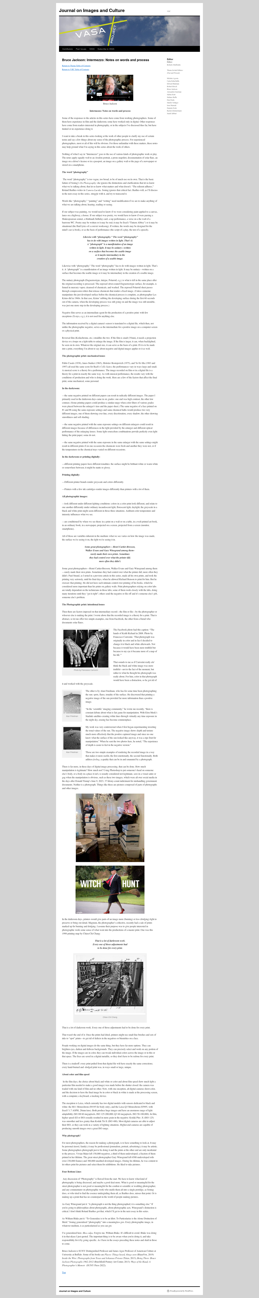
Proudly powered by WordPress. (182, 1291)
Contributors (67, 48)
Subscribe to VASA (106, 48)
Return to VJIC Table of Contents (75, 69)
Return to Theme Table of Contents (76, 65)
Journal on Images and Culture (92, 10)
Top (64, 1272)
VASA (92, 48)
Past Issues (81, 48)
